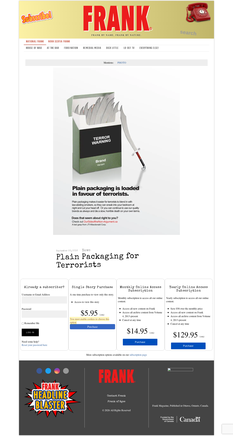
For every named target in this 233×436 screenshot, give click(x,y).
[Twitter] (198, 48)
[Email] (207, 48)
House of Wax (34, 48)
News (86, 250)
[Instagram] (203, 48)
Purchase (92, 327)
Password (26, 308)
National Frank (35, 41)
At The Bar (53, 48)
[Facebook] (193, 48)
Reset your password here (34, 345)
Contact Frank (116, 396)
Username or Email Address (36, 294)
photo (121, 62)
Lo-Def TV (129, 48)
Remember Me (31, 323)
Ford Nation (71, 48)
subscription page (138, 354)
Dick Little (112, 48)
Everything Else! (149, 48)
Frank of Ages (116, 401)
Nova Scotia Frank (59, 41)
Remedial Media (92, 48)
